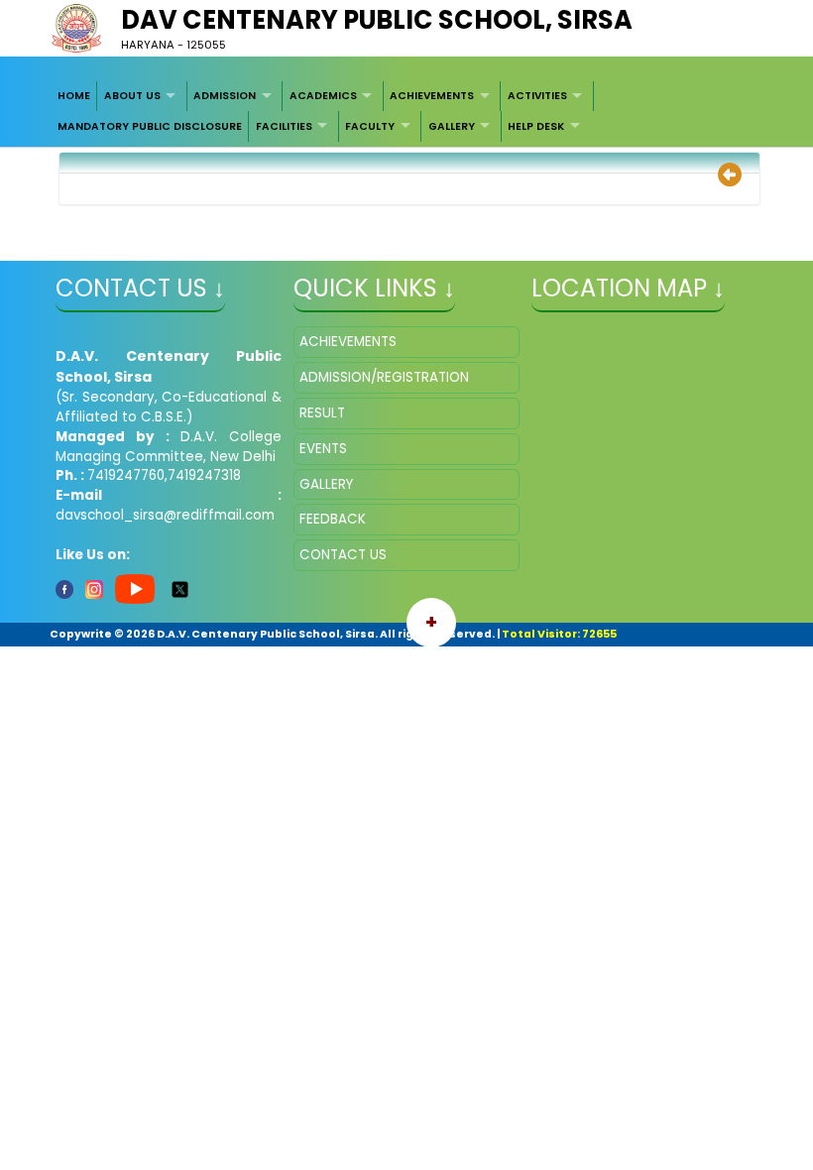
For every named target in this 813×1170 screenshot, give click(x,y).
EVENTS (323, 448)
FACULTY (370, 126)
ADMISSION (224, 95)
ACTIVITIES (537, 95)
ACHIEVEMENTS (432, 95)
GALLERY (451, 126)
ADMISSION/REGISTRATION (384, 377)
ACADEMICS (323, 95)
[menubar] (407, 111)
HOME (74, 95)
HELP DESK (536, 126)
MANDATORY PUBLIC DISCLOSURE (150, 126)
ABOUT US (132, 95)
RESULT (322, 413)
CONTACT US (343, 554)
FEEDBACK (332, 519)
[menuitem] (75, 96)
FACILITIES (284, 126)
